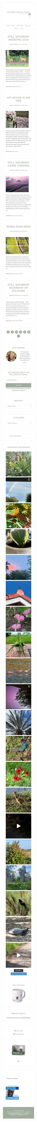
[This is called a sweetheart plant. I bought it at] (18, 541)
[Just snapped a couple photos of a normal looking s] (18, 696)
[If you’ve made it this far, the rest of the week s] (18, 929)
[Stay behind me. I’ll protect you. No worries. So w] (18, 955)
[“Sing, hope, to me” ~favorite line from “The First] (18, 774)
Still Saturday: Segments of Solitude (18, 288)
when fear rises (18, 227)
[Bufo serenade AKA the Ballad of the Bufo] (18, 825)
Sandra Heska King (18, 14)
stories (16, 151)
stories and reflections (17, 215)
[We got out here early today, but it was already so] (18, 670)
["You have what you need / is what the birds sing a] (18, 903)
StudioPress (20, 1114)
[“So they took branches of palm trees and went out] (18, 722)
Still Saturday (18, 86)
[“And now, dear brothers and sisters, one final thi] (18, 464)
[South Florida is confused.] (18, 851)
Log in (25, 1114)
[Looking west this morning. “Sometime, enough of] (18, 567)
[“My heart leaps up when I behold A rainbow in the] (18, 489)
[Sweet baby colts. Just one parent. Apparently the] (18, 800)
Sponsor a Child (12, 1085)
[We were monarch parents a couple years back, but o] (18, 515)
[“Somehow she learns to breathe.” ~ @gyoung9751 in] (18, 877)
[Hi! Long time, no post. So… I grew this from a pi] (18, 644)
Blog (13, 86)
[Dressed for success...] (18, 748)
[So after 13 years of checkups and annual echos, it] (18, 619)
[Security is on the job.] (18, 593)
